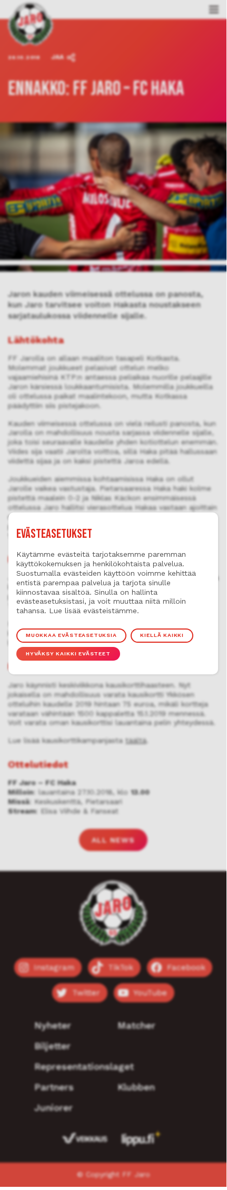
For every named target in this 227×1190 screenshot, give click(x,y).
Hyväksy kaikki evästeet (68, 653)
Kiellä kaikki (162, 635)
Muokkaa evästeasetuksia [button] (71, 635)
